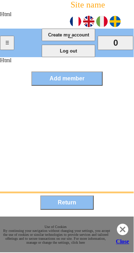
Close (122, 241)
